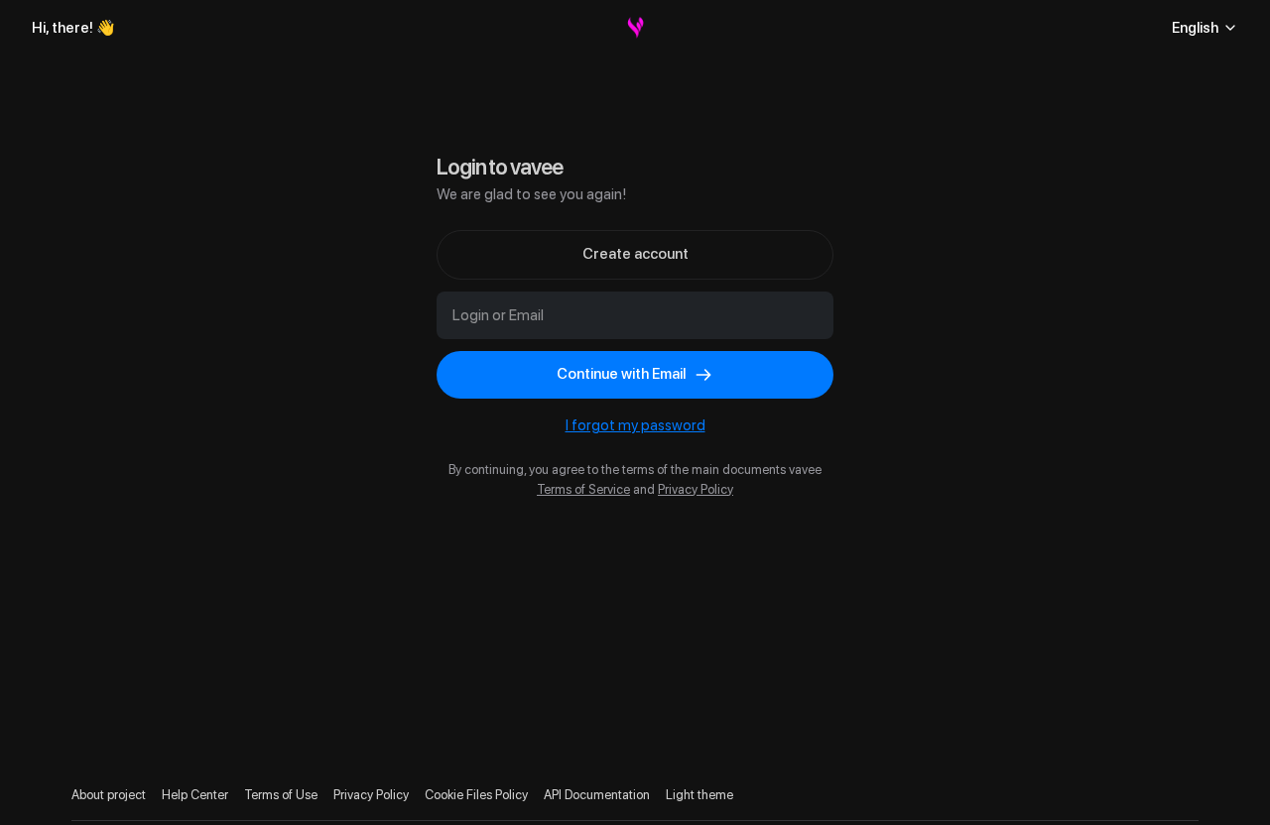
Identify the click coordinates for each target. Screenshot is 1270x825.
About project (108, 794)
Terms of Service (583, 489)
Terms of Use (281, 794)
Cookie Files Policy (476, 794)
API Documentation (597, 794)
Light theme (699, 794)
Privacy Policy (695, 489)
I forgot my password (635, 425)
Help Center (195, 794)
